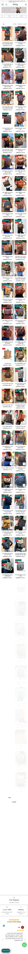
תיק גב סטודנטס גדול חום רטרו (20, 43)
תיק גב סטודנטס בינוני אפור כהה (20, 618)
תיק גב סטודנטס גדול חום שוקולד (7, 129)
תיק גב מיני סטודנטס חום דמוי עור (7, 171)
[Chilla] (15, 4)
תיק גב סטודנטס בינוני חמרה (20, 214)
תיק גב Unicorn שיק (20, 660)
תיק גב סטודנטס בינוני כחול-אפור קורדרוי (20, 725)
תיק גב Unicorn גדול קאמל (7, 257)
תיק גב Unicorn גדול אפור (7, 597)
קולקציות (20, 24)
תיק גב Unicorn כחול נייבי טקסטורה (20, 919)
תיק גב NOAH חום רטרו (20, 363)
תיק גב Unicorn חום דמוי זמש (7, 789)
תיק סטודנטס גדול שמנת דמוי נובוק (7, 746)
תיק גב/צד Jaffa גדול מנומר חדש (20, 236)
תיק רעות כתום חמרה (20, 426)
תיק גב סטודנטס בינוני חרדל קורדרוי (7, 533)
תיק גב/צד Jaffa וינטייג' (8, 468)
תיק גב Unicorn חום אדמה (20, 300)
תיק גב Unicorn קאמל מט (20, 129)
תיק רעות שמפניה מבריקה (7, 618)
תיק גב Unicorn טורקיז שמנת (20, 597)
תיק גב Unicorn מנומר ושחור (7, 214)
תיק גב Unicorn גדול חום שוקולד (7, 447)
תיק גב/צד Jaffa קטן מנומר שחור (7, 193)
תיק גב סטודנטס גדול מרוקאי (7, 661)
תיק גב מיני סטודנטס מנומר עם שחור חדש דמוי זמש (7, 811)
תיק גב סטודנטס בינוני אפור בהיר (7, 897)
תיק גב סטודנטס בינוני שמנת (20, 789)
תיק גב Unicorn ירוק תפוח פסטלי (8, 575)
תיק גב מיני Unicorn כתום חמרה (20, 940)
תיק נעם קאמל (20, 896)
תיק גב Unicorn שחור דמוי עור (7, 639)
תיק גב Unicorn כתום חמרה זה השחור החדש (20, 876)
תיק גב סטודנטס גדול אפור (20, 575)
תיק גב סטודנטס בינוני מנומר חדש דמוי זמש (7, 150)
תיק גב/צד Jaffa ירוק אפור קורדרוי (7, 682)
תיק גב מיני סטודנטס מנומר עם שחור (20, 405)
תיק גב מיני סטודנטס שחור (20, 854)
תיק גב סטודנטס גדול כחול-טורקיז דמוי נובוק (20, 639)
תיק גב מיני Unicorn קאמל (8, 278)
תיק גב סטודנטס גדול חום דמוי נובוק (20, 384)
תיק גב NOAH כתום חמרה (20, 193)
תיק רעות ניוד (7, 363)
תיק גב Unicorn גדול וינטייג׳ (20, 768)
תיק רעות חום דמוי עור (7, 383)
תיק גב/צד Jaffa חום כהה (7, 321)
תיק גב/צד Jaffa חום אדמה (20, 171)
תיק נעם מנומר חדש (7, 426)
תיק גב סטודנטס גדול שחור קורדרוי (7, 511)
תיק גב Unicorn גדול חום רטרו (20, 468)
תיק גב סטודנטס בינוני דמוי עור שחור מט (20, 682)
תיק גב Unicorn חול (7, 703)
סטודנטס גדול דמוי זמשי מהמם (20, 447)
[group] (14, 1)
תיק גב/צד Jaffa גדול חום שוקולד (20, 343)
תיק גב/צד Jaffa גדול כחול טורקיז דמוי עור (7, 876)
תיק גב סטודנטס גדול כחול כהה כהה (7, 554)
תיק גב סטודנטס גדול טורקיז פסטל (20, 704)
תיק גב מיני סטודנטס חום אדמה (7, 236)
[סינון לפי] (3, 24)
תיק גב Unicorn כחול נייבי (20, 490)
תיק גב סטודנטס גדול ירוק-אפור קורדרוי (7, 725)
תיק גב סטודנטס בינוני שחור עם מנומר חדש (7, 107)
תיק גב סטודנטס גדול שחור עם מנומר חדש (7, 43)
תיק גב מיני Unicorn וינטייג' (8, 833)
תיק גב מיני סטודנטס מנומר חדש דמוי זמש (20, 257)
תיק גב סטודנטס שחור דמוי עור (20, 533)
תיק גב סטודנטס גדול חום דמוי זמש (7, 65)
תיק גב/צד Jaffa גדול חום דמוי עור (20, 65)
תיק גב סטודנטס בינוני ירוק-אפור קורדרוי (20, 511)
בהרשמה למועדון (10, 1)
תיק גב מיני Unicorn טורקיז (8, 919)
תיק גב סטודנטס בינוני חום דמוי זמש (7, 86)
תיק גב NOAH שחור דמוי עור (20, 810)
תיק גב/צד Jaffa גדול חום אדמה (7, 343)
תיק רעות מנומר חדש (7, 405)
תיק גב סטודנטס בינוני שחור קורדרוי (20, 833)
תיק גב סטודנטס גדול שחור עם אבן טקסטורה (20, 554)
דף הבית (25, 24)
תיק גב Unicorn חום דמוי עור (20, 150)
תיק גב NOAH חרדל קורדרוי (20, 746)
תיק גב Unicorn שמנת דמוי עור (7, 854)
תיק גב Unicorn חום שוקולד (20, 86)
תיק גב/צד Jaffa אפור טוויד (7, 940)
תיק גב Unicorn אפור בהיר (7, 768)
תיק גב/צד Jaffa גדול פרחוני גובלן (7, 490)
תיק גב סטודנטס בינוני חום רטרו (20, 107)
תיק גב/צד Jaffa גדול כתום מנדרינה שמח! (20, 278)
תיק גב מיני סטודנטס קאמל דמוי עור (7, 300)
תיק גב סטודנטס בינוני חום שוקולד (20, 321)
